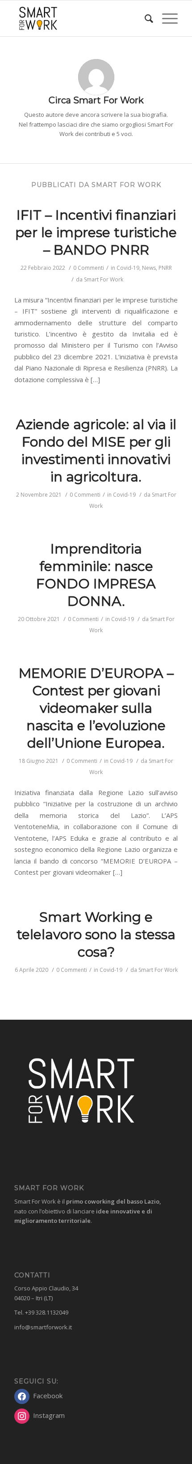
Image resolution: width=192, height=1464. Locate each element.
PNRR (165, 268)
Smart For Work (103, 279)
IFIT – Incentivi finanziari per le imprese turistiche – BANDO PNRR (96, 232)
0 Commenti (88, 268)
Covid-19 (128, 268)
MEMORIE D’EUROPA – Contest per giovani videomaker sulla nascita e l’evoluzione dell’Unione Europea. (96, 708)
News (149, 268)
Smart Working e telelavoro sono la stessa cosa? (96, 934)
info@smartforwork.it (43, 1327)
